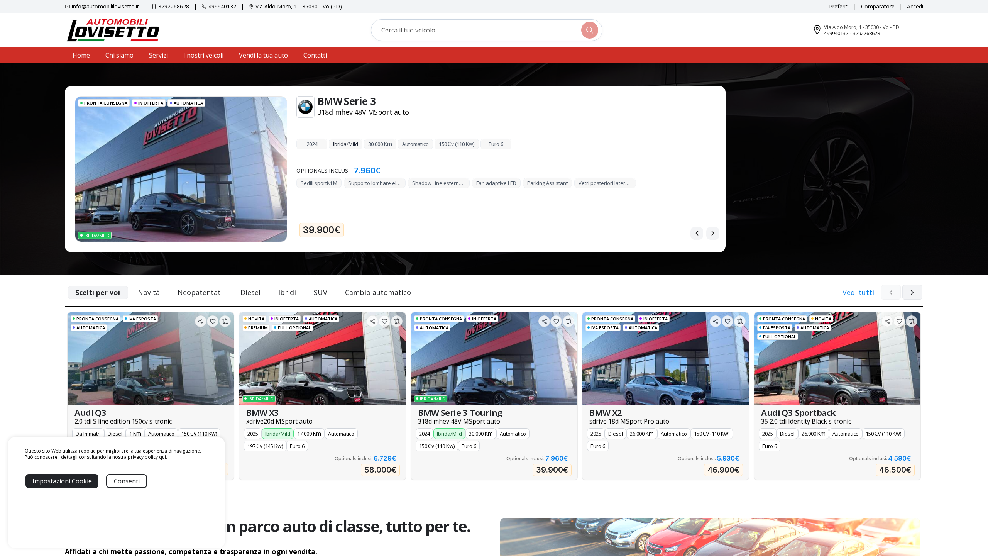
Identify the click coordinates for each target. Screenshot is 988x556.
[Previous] (697, 233)
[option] (151, 396)
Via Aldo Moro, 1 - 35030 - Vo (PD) (298, 6)
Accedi (915, 6)
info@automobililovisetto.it (105, 6)
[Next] (712, 233)
